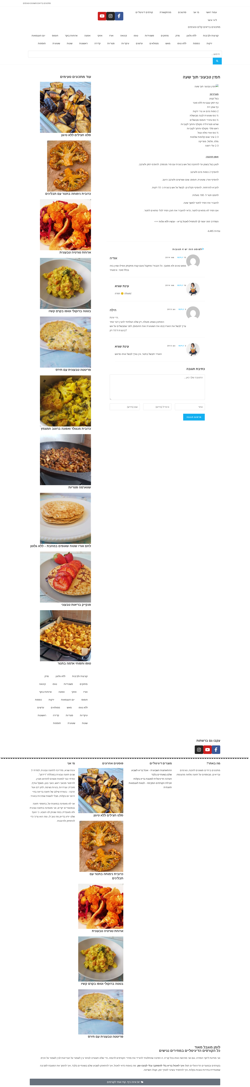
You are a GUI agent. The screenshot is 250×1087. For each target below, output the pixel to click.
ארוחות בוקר (71, 35)
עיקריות (125, 43)
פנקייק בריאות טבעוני (76, 605)
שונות (69, 43)
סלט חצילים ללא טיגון (76, 135)
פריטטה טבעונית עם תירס (73, 370)
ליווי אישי (212, 20)
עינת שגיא (122, 286)
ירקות (209, 43)
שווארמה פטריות (79, 487)
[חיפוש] (217, 61)
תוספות (42, 43)
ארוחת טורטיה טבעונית (75, 252)
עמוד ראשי (211, 12)
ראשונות (83, 43)
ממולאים (154, 43)
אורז (111, 35)
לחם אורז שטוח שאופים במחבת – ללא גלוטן (60, 546)
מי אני (196, 12)
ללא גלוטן (191, 35)
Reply (180, 257)
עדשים (139, 43)
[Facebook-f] (119, 16)
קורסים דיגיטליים (144, 12)
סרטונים (182, 12)
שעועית (56, 43)
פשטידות (149, 35)
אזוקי (99, 35)
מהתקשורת (165, 12)
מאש (167, 43)
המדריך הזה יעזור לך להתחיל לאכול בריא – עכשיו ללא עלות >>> (186, 221)
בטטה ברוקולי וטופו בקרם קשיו (70, 311)
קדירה (97, 43)
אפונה (87, 35)
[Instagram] (110, 16)
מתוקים (165, 35)
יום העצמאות (38, 35)
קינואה (123, 35)
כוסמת (196, 43)
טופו (136, 35)
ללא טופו (181, 43)
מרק (178, 35)
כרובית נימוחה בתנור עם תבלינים (68, 194)
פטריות (111, 43)
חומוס (55, 35)
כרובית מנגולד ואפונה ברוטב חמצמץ (66, 428)
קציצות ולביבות (211, 35)
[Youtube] (102, 16)
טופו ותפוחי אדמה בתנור (74, 663)
